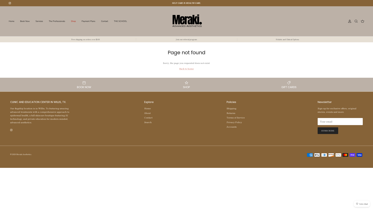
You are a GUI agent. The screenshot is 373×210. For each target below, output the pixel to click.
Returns (231, 112)
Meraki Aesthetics (23, 154)
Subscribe (327, 130)
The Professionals (57, 21)
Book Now (25, 21)
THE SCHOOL (120, 21)
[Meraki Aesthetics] (186, 21)
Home (11, 21)
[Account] (349, 21)
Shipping (231, 108)
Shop (73, 21)
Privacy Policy (234, 122)
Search (148, 122)
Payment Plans (88, 21)
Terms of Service (236, 117)
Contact (104, 21)
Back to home (186, 68)
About (147, 112)
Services (39, 21)
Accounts (232, 126)
